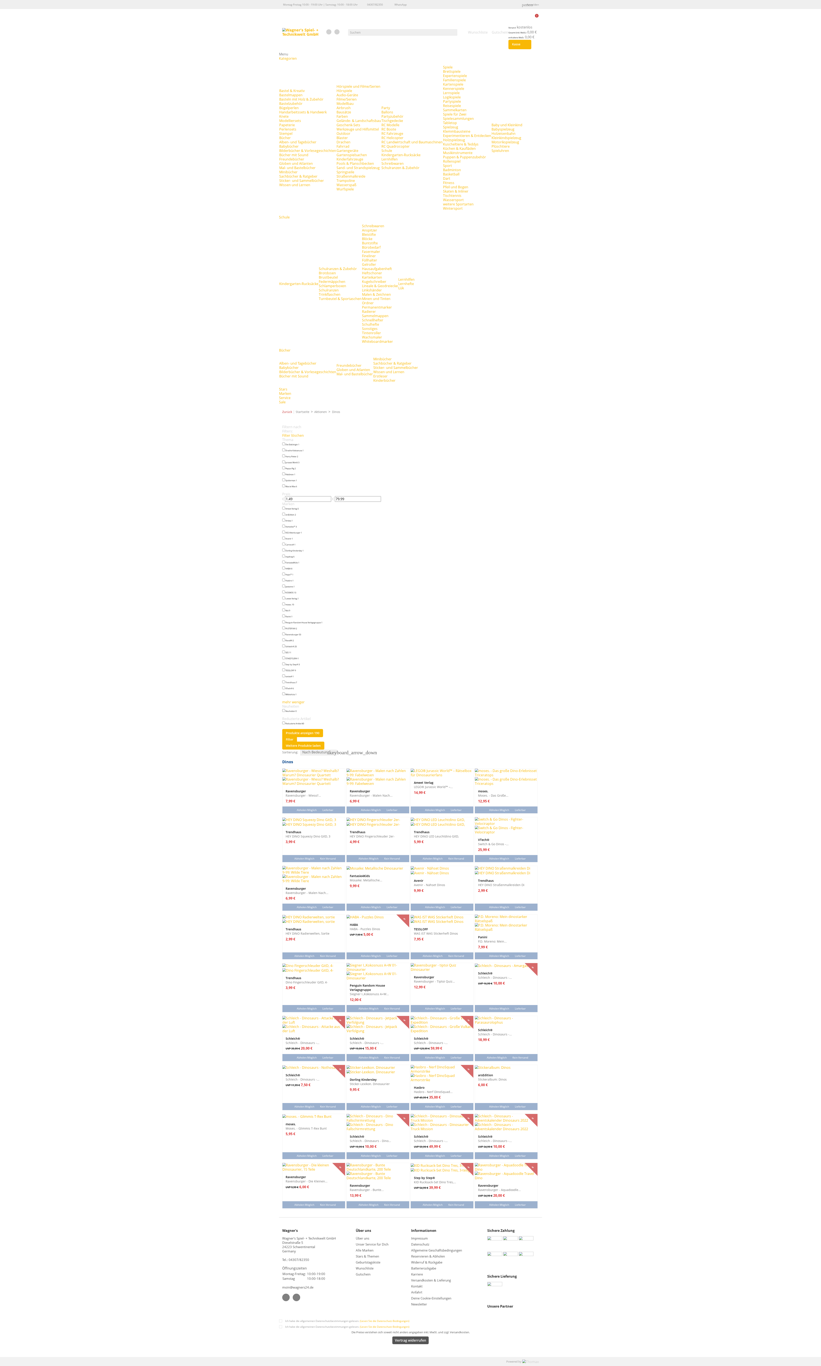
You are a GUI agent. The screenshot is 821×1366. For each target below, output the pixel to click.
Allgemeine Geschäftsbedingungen (436, 1250)
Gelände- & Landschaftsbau (359, 120)
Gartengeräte (347, 150)
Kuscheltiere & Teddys (460, 144)
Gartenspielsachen (352, 155)
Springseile (345, 172)
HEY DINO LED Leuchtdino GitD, (436, 836)
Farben (342, 116)
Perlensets (287, 129)
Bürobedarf (371, 247)
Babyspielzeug (503, 129)
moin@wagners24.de (297, 1287)
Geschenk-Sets (348, 125)
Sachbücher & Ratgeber (298, 176)
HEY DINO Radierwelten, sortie (307, 933)
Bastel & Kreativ (292, 90)
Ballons (387, 112)
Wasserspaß (346, 185)
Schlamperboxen (332, 286)
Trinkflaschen (329, 294)
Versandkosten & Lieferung (431, 1280)
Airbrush (344, 107)
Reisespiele (452, 105)
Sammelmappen (375, 315)
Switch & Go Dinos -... (493, 844)
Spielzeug (450, 127)
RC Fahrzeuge (392, 133)
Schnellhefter (372, 320)
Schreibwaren (392, 163)
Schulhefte (370, 324)
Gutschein (363, 1274)
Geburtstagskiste (368, 1262)
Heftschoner (372, 273)
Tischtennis (452, 195)
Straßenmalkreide (351, 176)
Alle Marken (365, 1250)
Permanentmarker (377, 307)
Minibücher (288, 172)
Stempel (285, 133)
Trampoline (346, 180)
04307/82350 (375, 4)
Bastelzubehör (291, 103)
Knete (284, 116)
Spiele (448, 67)
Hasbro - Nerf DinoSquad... (433, 1092)
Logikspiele (452, 97)
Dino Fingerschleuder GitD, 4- (307, 982)
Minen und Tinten (376, 298)
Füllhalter (369, 260)
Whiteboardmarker (377, 341)
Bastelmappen (291, 95)
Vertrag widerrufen (410, 1340)
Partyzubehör (392, 116)
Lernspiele (451, 93)
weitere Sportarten (458, 204)
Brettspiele (452, 71)
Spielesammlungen (458, 118)
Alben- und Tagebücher (297, 142)
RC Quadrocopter (395, 146)
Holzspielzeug (454, 140)
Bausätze (344, 112)
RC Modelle (390, 125)
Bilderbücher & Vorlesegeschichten (307, 150)
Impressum (419, 1238)
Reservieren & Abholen (428, 1256)
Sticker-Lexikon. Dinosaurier (370, 1084)
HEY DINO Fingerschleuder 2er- (372, 836)
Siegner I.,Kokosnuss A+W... (369, 994)
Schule (386, 150)
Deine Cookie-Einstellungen (431, 1298)
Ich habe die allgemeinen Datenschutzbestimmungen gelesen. (347, 1321)
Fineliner (369, 256)
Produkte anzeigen (302, 733)
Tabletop (450, 122)
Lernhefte (406, 283)
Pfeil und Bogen (455, 187)
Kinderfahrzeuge (350, 159)
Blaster (342, 137)
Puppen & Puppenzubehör (464, 157)
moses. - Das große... (493, 795)
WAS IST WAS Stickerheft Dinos (436, 933)
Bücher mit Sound (293, 155)
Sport (447, 165)
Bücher (285, 137)
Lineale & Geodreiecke (380, 286)
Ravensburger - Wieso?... (303, 795)
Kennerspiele (453, 88)
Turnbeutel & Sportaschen (340, 298)
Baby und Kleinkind (507, 125)
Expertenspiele (455, 75)
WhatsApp (400, 4)
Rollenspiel (452, 161)
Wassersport (453, 199)
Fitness (448, 182)
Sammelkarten (455, 110)
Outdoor (343, 133)
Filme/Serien (347, 99)
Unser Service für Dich (372, 1244)
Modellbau (345, 103)
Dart (446, 178)
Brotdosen (327, 273)
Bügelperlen (289, 107)
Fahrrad (343, 146)
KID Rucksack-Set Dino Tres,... (435, 1182)
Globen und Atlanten (296, 163)
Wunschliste (365, 1268)
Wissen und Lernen (294, 185)
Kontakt (416, 1286)
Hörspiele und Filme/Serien (358, 86)
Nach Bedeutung (319, 752)
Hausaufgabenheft (377, 268)
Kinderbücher (384, 380)
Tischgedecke (392, 120)
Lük (401, 288)
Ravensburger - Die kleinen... (307, 1181)
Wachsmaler (372, 337)
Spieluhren (500, 150)
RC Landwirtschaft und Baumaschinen (412, 142)
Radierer (369, 311)
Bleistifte (369, 234)
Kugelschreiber (374, 281)
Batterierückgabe (423, 1268)
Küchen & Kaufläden (459, 148)
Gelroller (369, 264)
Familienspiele (454, 80)
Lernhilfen (389, 159)
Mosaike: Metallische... (366, 880)
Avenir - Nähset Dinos (429, 885)
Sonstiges (370, 328)
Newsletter (419, 1304)
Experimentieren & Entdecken (467, 135)
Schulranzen (329, 290)
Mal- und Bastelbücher (297, 167)
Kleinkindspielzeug (506, 137)
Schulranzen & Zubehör (400, 167)
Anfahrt (416, 1292)
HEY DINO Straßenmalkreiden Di (501, 885)
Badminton (452, 170)
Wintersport (453, 208)
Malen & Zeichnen (376, 294)
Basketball (451, 174)
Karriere (417, 1274)
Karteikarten (372, 277)
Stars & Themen (367, 1256)
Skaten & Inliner (455, 191)
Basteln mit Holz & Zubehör (301, 99)
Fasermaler (371, 251)
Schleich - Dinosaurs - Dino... (370, 1141)
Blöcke (367, 238)
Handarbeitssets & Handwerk (303, 112)
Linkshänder (372, 290)
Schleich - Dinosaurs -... (495, 977)
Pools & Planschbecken (355, 163)
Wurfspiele (345, 189)
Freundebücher (291, 159)
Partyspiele (452, 101)
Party (385, 107)
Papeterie (287, 125)
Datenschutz (420, 1244)
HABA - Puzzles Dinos (365, 929)
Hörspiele (344, 90)
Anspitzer (369, 230)
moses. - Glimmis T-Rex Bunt (306, 1128)
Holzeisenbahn (503, 133)
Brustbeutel (328, 277)
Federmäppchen (332, 281)
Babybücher (289, 146)
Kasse (519, 44)
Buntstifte (370, 243)
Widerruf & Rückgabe (426, 1262)
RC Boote (388, 129)
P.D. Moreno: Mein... (492, 941)
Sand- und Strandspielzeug (358, 167)
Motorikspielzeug (505, 142)
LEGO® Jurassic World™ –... (433, 787)
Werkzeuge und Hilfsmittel (358, 129)
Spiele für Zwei (454, 114)
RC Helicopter (392, 137)
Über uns (363, 1238)
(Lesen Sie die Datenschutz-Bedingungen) (384, 1321)
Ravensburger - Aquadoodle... (499, 1190)
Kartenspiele (453, 84)
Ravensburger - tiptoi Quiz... (434, 981)
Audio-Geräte (347, 95)
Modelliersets (290, 120)
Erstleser (380, 376)
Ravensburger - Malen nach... (371, 795)
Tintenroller (371, 333)
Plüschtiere (501, 146)
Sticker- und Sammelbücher (301, 180)
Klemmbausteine (456, 131)
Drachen (343, 142)
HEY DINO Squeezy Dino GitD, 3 (308, 836)
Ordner (368, 303)
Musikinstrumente (458, 152)
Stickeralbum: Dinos (492, 1079)
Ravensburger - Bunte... (367, 1190)
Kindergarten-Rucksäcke (401, 155)
